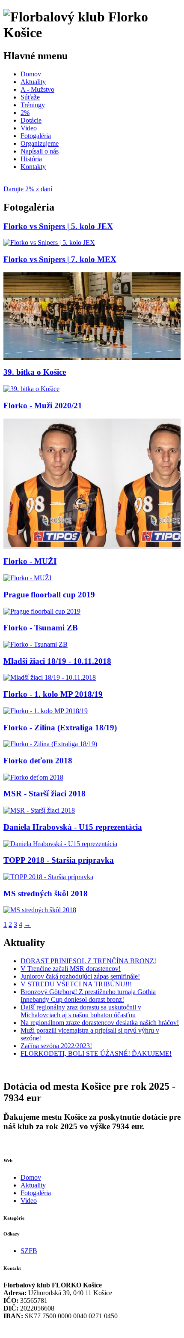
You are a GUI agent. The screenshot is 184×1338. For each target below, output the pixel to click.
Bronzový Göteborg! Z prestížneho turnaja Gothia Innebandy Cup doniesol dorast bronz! (88, 995)
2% (25, 112)
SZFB (29, 1250)
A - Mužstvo (37, 89)
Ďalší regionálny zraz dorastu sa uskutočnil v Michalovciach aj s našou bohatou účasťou (81, 1011)
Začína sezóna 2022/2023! (56, 1045)
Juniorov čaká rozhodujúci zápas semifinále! (80, 976)
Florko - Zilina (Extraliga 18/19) (60, 727)
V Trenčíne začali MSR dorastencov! (71, 968)
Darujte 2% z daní (27, 189)
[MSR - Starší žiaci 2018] (39, 810)
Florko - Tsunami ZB (40, 627)
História (31, 159)
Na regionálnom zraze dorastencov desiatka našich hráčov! (100, 1022)
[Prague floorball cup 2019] (41, 611)
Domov (31, 74)
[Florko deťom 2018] (33, 777)
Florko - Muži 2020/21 (42, 405)
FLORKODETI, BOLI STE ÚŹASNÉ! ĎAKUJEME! (96, 1053)
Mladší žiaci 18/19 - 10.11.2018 (57, 661)
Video (29, 128)
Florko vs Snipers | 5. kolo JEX (58, 226)
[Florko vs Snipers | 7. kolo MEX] (67, 355)
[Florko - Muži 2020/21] (57, 544)
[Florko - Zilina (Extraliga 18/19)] (50, 743)
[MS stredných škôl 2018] (39, 909)
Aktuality (33, 81)
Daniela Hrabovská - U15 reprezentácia (72, 827)
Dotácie (31, 120)
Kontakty (33, 166)
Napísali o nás (40, 151)
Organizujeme (40, 143)
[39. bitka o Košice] (31, 388)
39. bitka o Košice (34, 372)
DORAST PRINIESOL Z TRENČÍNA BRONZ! (88, 960)
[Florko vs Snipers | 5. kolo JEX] (49, 242)
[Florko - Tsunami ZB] (35, 644)
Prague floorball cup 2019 (49, 594)
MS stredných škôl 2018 (45, 893)
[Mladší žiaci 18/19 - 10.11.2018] (49, 677)
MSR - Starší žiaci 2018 (44, 793)
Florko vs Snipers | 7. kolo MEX (59, 259)
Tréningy (33, 104)
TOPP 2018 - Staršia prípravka (58, 860)
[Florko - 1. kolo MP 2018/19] (45, 710)
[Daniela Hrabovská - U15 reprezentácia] (60, 843)
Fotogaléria (36, 135)
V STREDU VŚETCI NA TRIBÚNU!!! (76, 984)
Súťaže (30, 97)
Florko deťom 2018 (37, 760)
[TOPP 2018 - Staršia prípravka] (48, 876)
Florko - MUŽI (29, 561)
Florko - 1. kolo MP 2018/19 (53, 694)
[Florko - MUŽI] (27, 578)
